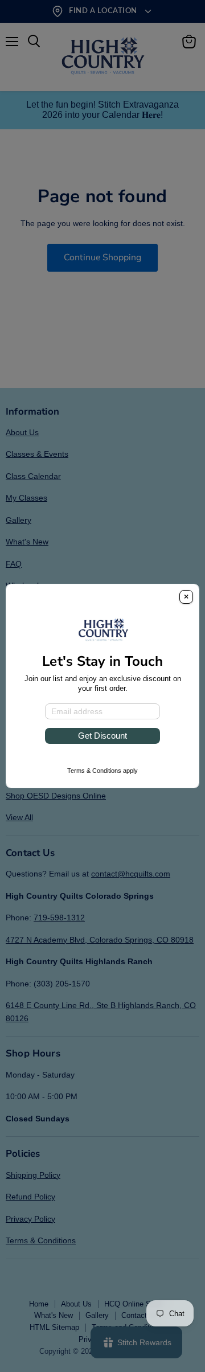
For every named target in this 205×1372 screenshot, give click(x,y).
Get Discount (102, 735)
